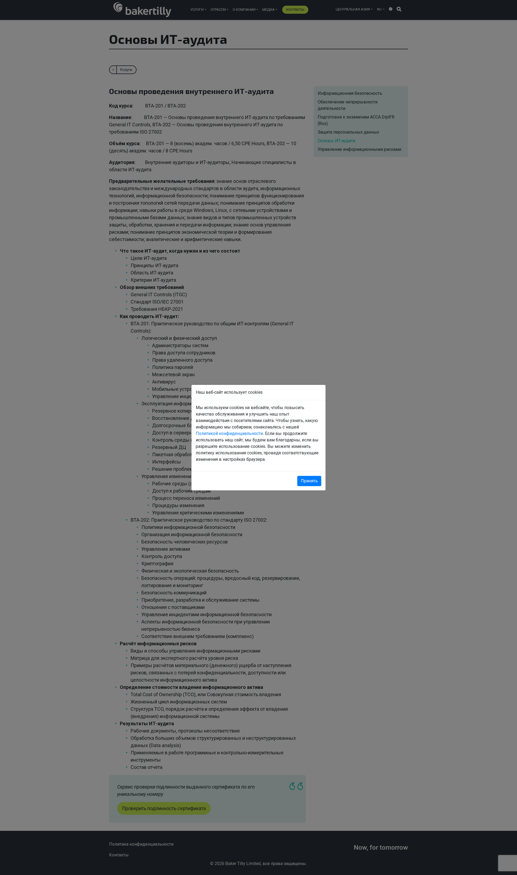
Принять (309, 480)
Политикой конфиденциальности (229, 433)
